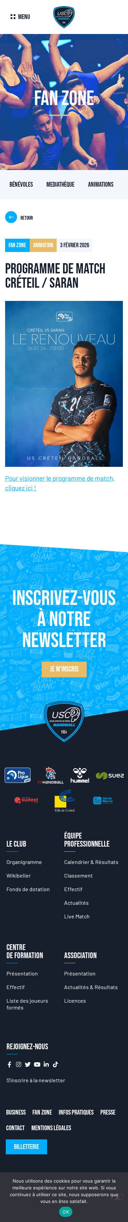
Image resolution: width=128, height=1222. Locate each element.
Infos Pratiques (76, 1112)
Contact (15, 1128)
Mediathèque (60, 185)
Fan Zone (42, 1112)
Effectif (73, 889)
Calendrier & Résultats (91, 862)
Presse (107, 1112)
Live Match (77, 916)
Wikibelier (18, 875)
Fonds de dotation (28, 889)
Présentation (22, 973)
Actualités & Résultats (91, 987)
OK (65, 1212)
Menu (24, 17)
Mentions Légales (51, 1128)
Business (16, 1112)
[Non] (117, 1197)
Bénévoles (21, 185)
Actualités (76, 902)
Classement (78, 875)
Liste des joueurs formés (27, 1004)
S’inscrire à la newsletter (35, 1080)
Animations (100, 185)
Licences (75, 1000)
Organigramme (24, 862)
